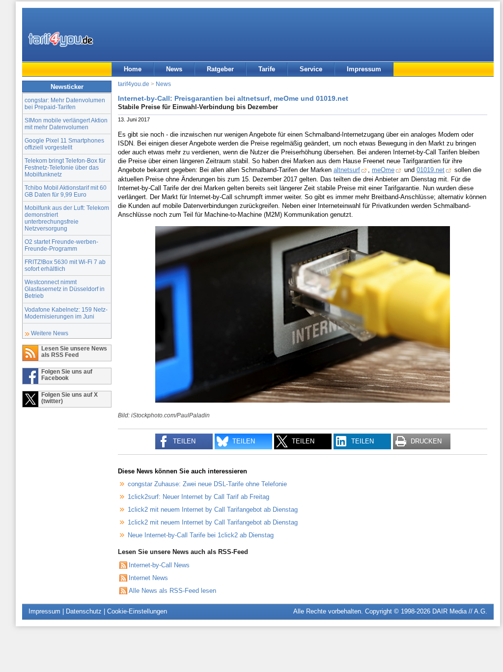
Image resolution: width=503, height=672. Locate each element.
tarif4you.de (133, 84)
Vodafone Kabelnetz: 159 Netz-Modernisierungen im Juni (66, 313)
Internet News (148, 578)
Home (132, 69)
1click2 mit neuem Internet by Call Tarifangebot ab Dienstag (213, 509)
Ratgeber (220, 69)
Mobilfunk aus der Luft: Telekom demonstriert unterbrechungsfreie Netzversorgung (67, 218)
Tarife (266, 69)
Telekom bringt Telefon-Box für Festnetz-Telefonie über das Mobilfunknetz (65, 167)
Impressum (364, 69)
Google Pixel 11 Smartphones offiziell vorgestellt (64, 143)
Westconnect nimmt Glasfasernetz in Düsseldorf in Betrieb (65, 289)
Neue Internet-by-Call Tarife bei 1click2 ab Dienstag (201, 535)
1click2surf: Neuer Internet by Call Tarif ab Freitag (198, 496)
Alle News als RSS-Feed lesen (172, 590)
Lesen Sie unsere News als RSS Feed (74, 351)
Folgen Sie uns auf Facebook (66, 374)
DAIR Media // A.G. (459, 611)
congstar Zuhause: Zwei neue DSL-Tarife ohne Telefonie (207, 484)
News (174, 69)
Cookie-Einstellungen (137, 611)
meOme (383, 170)
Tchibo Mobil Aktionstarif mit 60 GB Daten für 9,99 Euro (66, 191)
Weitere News (49, 333)
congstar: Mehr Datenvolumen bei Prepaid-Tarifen (65, 103)
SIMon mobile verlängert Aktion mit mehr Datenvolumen (66, 123)
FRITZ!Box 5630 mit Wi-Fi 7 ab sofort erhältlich (65, 265)
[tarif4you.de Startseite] (60, 39)
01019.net (431, 170)
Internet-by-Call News (159, 565)
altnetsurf (347, 170)
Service (311, 69)
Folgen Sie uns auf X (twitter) (69, 397)
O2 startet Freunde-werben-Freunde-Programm (61, 245)
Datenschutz (84, 611)
